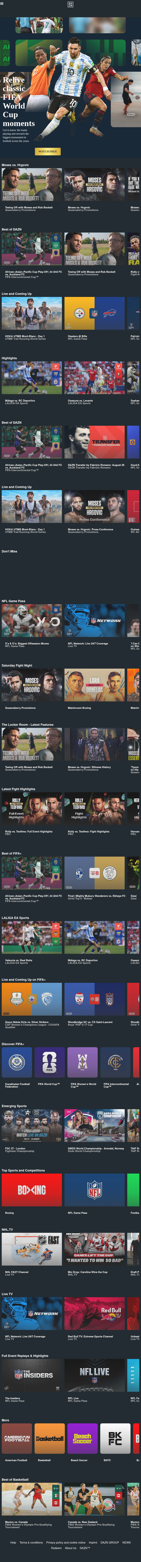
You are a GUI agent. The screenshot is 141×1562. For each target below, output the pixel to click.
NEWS (126, 1542)
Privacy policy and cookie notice (65, 1542)
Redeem (56, 1548)
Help (13, 1542)
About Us (70, 1548)
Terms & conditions (31, 1542)
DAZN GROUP (110, 1542)
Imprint (93, 1542)
